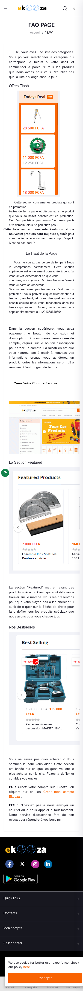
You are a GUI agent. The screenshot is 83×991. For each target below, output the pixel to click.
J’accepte (45, 978)
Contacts (10, 913)
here (26, 967)
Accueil (35, 32)
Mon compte (12, 928)
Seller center (12, 943)
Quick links (11, 898)
